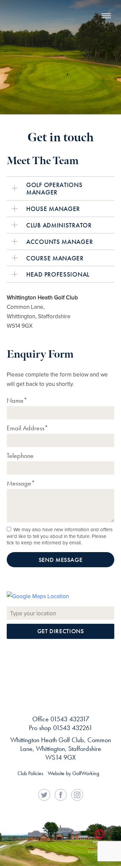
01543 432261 (72, 727)
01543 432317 (69, 719)
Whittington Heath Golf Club (27, 27)
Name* (17, 400)
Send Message (61, 560)
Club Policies (30, 773)
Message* (21, 483)
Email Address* (27, 428)
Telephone (20, 456)
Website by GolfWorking (73, 773)
